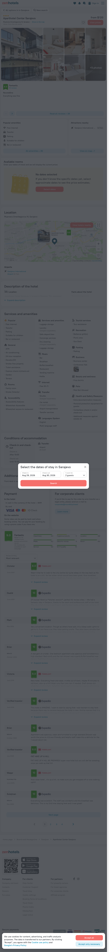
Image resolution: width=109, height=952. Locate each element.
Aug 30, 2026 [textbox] (48, 475)
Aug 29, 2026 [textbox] (28, 475)
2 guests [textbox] (69, 475)
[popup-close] (85, 467)
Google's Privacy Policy (15, 945)
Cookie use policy (40, 942)
